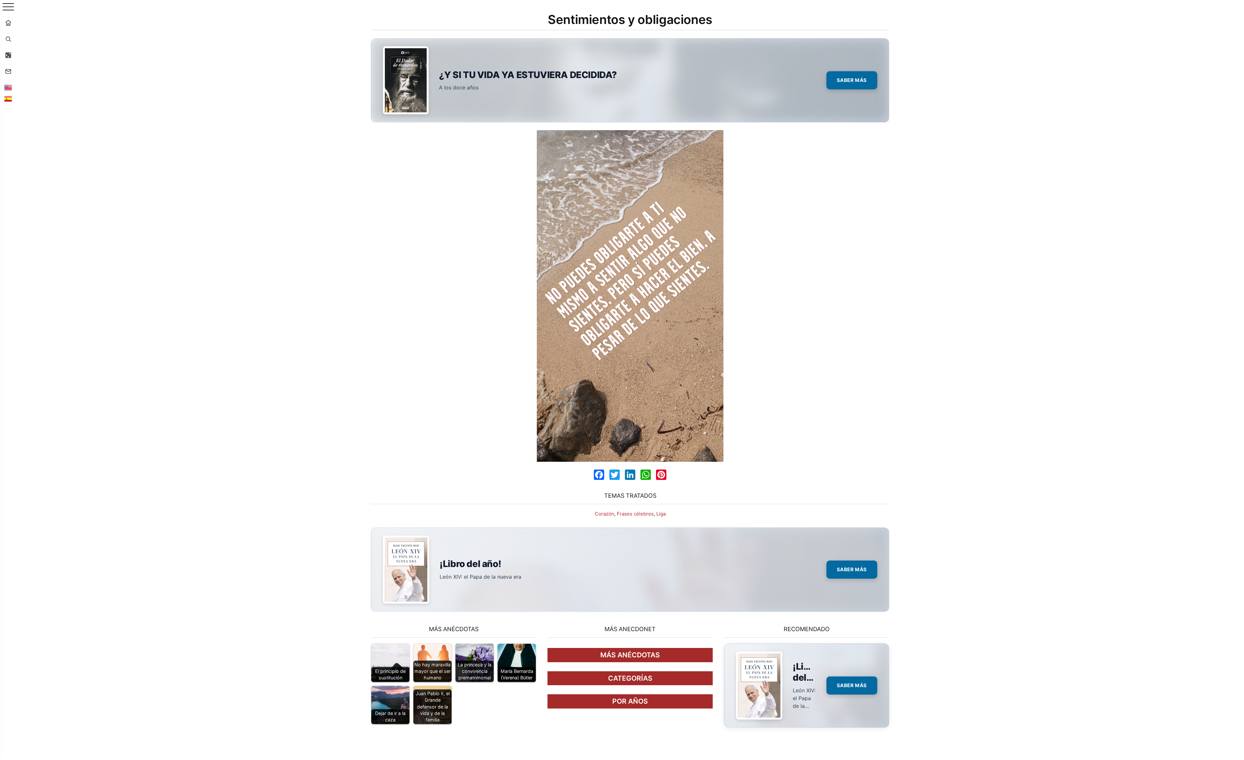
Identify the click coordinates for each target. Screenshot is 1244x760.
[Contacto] (8, 71)
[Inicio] (8, 23)
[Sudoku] (8, 55)
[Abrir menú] (8, 7)
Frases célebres (635, 514)
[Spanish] (8, 99)
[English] (8, 87)
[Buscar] (8, 39)
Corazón (604, 514)
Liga (661, 514)
